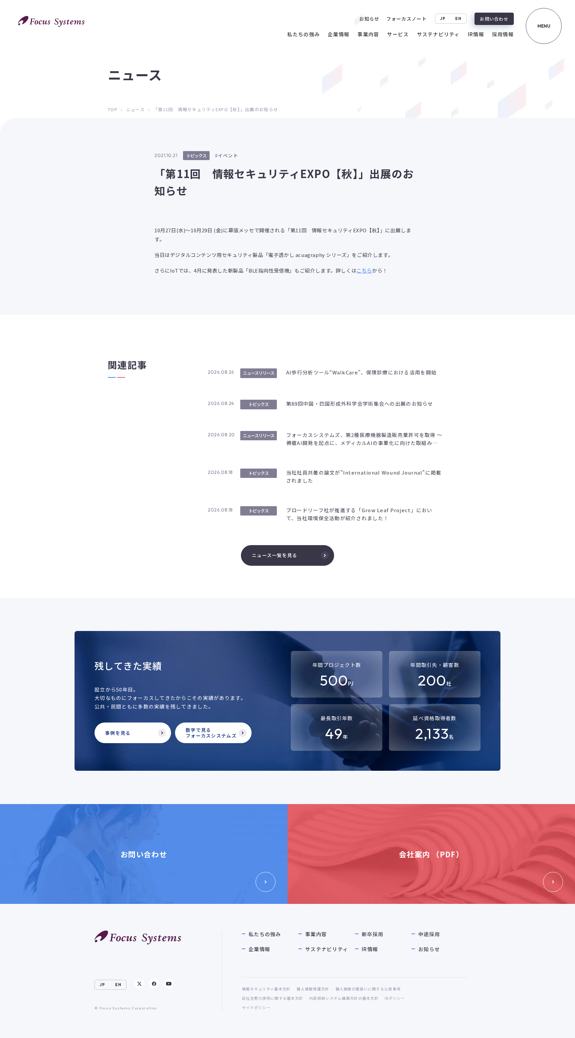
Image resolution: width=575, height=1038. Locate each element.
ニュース (135, 109)
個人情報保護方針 (312, 988)
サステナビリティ (326, 948)
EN (458, 18)
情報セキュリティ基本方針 (266, 988)
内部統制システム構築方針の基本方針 (344, 998)
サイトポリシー (256, 1007)
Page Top (555, 1026)
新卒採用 (372, 934)
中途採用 (429, 934)
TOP (112, 109)
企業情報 (259, 948)
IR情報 (370, 948)
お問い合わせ (494, 19)
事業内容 (316, 934)
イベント (228, 155)
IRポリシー (395, 998)
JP (443, 18)
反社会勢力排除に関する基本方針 (272, 998)
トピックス (196, 155)
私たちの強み (265, 934)
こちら (364, 270)
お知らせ (429, 948)
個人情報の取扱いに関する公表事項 (368, 988)
